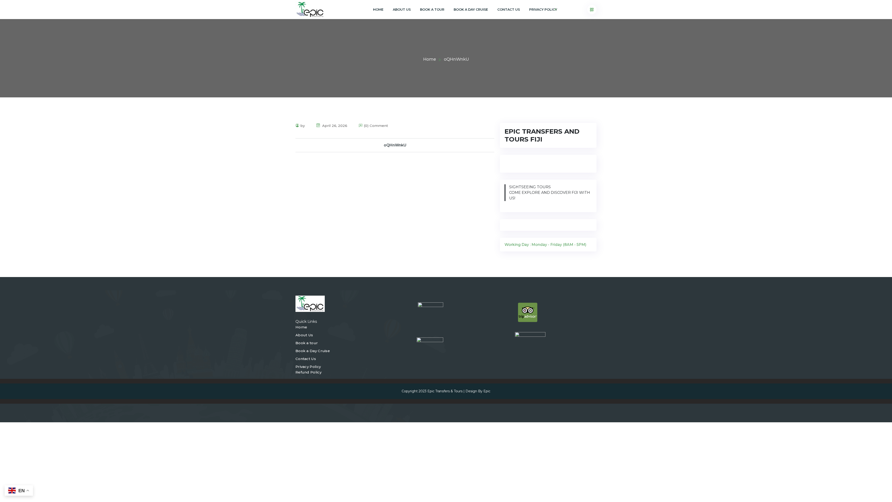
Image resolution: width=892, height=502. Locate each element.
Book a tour (432, 9)
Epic (486, 391)
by (302, 125)
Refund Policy (308, 372)
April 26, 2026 (334, 125)
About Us (402, 9)
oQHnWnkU (395, 145)
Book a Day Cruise (471, 9)
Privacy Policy (543, 9)
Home (378, 9)
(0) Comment (376, 125)
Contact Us (508, 9)
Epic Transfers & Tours (444, 391)
